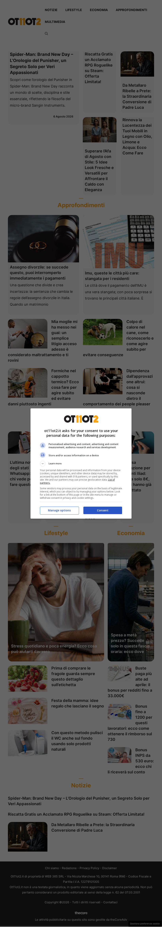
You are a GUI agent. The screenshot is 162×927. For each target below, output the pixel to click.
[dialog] (81, 463)
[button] (81, 463)
